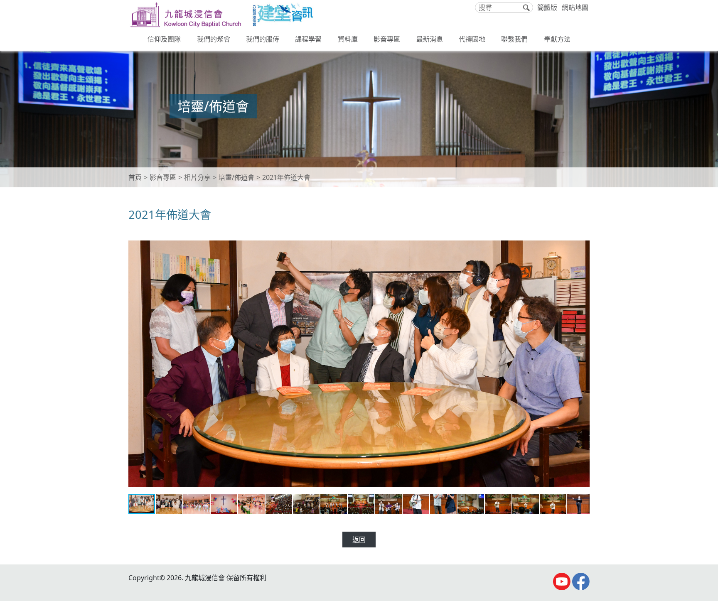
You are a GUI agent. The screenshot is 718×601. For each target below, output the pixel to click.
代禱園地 (472, 39)
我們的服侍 (262, 39)
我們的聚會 (213, 39)
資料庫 (348, 39)
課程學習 (308, 39)
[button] (582, 241)
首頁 (135, 177)
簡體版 (547, 7)
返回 (359, 539)
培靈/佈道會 (236, 177)
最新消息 (429, 39)
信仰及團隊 (164, 39)
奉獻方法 (557, 39)
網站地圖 (575, 7)
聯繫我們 (514, 39)
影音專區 (387, 39)
